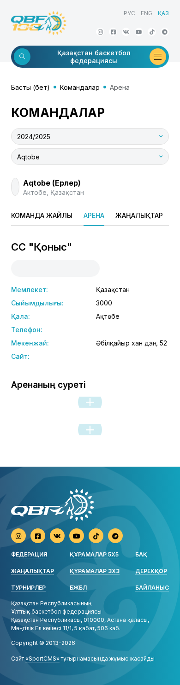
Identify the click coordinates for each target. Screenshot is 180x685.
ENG (146, 13)
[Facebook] (113, 32)
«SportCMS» (42, 658)
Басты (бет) (30, 87)
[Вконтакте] (126, 32)
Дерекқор (151, 571)
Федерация (29, 554)
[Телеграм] (165, 32)
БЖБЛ (78, 587)
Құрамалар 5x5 (94, 554)
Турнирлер (28, 587)
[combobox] (90, 136)
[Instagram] (100, 32)
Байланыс (152, 587)
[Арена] (90, 402)
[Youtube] (139, 32)
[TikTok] (152, 32)
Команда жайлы (41, 215)
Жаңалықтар (139, 215)
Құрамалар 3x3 (95, 571)
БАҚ (141, 554)
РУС (129, 13)
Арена (94, 215)
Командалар (80, 87)
